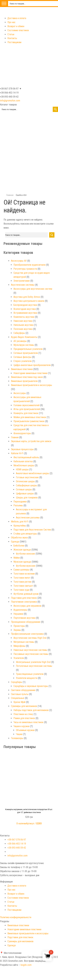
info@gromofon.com (10, 100)
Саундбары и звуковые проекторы (30, 686)
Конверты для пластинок (25, 413)
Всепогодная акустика (24, 308)
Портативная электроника (24, 601)
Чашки (19, 734)
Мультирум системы (23, 344)
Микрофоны (19, 645)
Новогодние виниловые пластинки (30, 373)
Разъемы (18, 505)
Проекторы (19, 625)
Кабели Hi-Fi (17, 453)
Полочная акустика (22, 329)
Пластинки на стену (23, 714)
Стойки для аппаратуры (25, 533)
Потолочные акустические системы (34, 665)
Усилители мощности (26, 678)
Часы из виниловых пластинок (28, 722)
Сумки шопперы (21, 569)
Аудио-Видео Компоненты (24, 337)
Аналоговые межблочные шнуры (32, 473)
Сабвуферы (19, 333)
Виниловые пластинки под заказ (27, 377)
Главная (9, 195)
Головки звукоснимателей (26, 405)
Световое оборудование (23, 690)
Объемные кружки (25, 730)
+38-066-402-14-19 (16, 843)
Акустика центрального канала (28, 300)
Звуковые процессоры (22, 449)
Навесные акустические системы (30, 649)
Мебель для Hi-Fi (19, 521)
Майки (16, 557)
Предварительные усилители (28, 349)
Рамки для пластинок (24, 718)
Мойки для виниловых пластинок (29, 417)
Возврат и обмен (15, 26)
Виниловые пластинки (22, 369)
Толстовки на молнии (24, 573)
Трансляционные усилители (29, 674)
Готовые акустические (27, 477)
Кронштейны (19, 525)
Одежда (15, 541)
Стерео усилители (22, 361)
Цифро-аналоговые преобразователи (32, 365)
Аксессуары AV (19, 260)
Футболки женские (25, 553)
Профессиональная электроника (27, 633)
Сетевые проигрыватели (25, 353)
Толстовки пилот (21, 577)
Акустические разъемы (28, 517)
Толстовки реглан (22, 581)
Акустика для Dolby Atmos (26, 296)
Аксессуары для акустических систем (32, 288)
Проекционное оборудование (25, 621)
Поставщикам (14, 42)
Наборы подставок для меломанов (31, 710)
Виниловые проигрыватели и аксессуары (31, 385)
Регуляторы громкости (25, 268)
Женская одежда (22, 549)
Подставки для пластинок (24, 597)
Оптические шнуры (25, 481)
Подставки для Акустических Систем (32, 529)
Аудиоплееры (20, 609)
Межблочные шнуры (23, 465)
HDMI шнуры (22, 469)
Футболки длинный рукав (26, 593)
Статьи (10, 34)
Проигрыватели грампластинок (29, 421)
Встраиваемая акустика (25, 312)
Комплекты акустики (23, 316)
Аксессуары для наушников (27, 605)
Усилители (18, 658)
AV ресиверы (20, 341)
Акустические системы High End (29, 637)
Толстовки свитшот (23, 585)
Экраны (17, 629)
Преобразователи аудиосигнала (29, 264)
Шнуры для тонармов (27, 497)
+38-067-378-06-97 (16, 839)
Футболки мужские (25, 565)
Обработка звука (19, 537)
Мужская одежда (22, 561)
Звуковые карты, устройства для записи (31, 441)
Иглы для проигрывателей (26, 409)
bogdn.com (26, 964)
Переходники (20, 501)
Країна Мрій (19, 702)
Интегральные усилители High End (33, 662)
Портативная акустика (24, 617)
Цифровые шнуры (25, 493)
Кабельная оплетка (23, 461)
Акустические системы (22, 284)
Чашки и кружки (21, 726)
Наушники (18, 613)
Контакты (12, 38)
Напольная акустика (23, 324)
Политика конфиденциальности (15, 917)
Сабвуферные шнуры (26, 485)
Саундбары (16, 682)
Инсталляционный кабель (26, 457)
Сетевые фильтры (22, 357)
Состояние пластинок (18, 30)
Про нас (11, 22)
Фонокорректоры (22, 433)
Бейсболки (18, 545)
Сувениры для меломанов (24, 706)
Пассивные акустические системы (30, 654)
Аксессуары (19, 393)
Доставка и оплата (16, 18)
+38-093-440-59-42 (16, 847)
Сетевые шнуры (24, 489)
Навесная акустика (22, 320)
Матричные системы (23, 641)
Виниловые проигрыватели (24, 381)
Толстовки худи (21, 589)
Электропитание (21, 280)
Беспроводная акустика (25, 304)
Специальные (17, 698)
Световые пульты (19, 694)
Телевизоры (17, 738)
